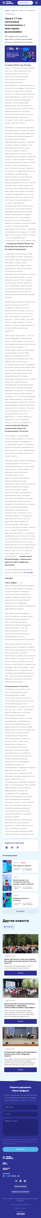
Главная (7, 10)
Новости (14, 10)
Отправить (20, 1149)
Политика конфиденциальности (20, 1204)
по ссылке (28, 572)
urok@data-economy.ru (27, 1100)
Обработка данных (20, 1208)
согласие (25, 1139)
